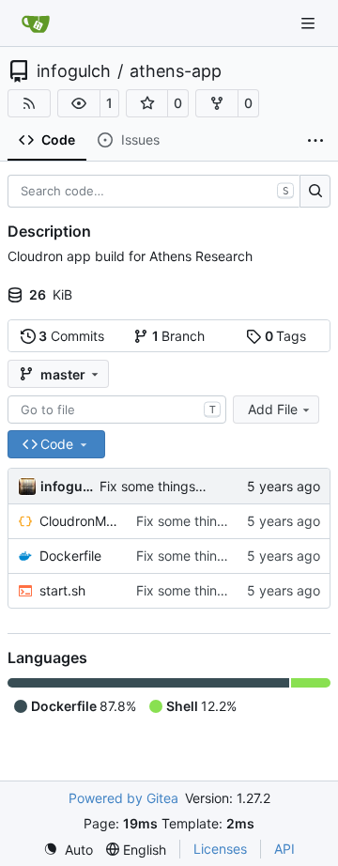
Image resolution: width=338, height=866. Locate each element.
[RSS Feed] (29, 103)
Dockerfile (70, 556)
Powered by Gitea (123, 798)
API (284, 849)
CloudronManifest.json (78, 521)
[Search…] (315, 192)
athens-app (176, 71)
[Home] (35, 23)
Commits (71, 336)
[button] (78, 103)
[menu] (68, 850)
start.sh (62, 590)
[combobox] (117, 409)
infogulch (74, 71)
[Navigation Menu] (310, 23)
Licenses (220, 849)
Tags (286, 336)
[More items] (315, 141)
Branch (179, 336)
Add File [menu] (273, 409)
